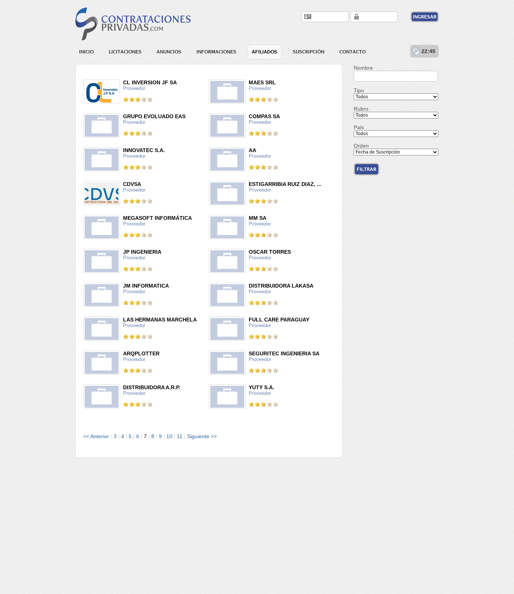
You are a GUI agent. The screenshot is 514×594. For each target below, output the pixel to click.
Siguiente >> (202, 436)
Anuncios (169, 52)
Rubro (361, 109)
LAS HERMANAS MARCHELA (160, 320)
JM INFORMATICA (146, 286)
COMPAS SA (264, 116)
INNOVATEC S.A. (144, 150)
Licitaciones (125, 52)
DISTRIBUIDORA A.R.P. (151, 387)
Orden (361, 146)
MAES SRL (262, 82)
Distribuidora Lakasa (281, 286)
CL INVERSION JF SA (150, 82)
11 (179, 436)
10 (169, 436)
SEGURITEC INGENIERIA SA (284, 353)
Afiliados (264, 52)
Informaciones (216, 52)
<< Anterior (96, 436)
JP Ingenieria (142, 252)
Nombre (363, 68)
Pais (359, 127)
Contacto (352, 52)
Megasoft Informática (157, 218)
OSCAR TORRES (270, 252)
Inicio (86, 52)
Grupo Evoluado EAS (154, 116)
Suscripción (308, 52)
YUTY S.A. (261, 387)
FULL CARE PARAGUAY (279, 320)
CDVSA (132, 184)
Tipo (359, 90)
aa (252, 150)
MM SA (257, 218)
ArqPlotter (141, 353)
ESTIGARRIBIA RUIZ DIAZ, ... (285, 184)
